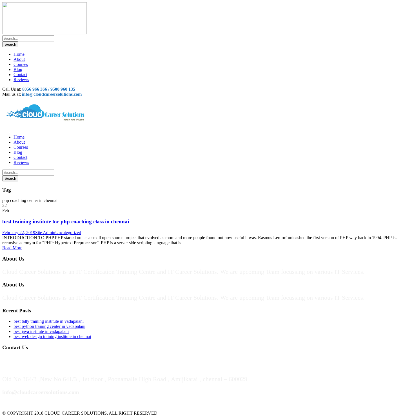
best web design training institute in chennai (52, 336)
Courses (21, 64)
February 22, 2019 (18, 232)
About (19, 59)
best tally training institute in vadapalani (49, 321)
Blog (18, 69)
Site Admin (45, 232)
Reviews (21, 79)
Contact (20, 74)
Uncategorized (68, 232)
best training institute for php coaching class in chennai (65, 221)
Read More (12, 247)
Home (19, 54)
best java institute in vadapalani (41, 331)
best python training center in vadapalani (49, 326)
